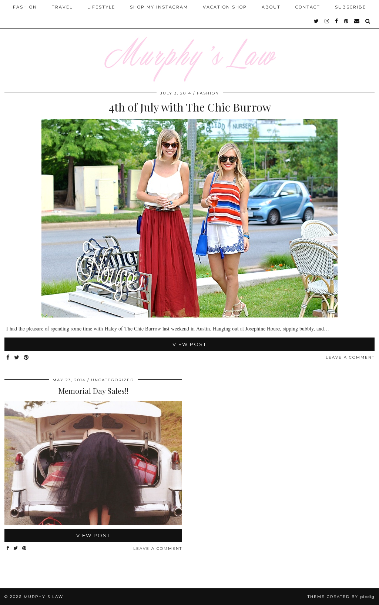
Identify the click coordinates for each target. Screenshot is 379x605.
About (271, 7)
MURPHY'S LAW (43, 596)
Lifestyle (101, 7)
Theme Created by (341, 596)
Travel (62, 7)
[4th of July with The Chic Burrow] (189, 315)
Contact (307, 7)
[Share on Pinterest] (26, 358)
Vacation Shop (225, 7)
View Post (189, 344)
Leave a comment (350, 357)
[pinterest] (346, 21)
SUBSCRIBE (350, 7)
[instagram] (327, 21)
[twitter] (316, 21)
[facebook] (337, 21)
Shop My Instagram (159, 7)
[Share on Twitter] (17, 358)
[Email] (357, 21)
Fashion (25, 7)
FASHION (208, 93)
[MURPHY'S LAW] (189, 41)
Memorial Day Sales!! (93, 391)
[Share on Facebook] (8, 358)
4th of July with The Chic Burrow (189, 107)
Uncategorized (112, 380)
